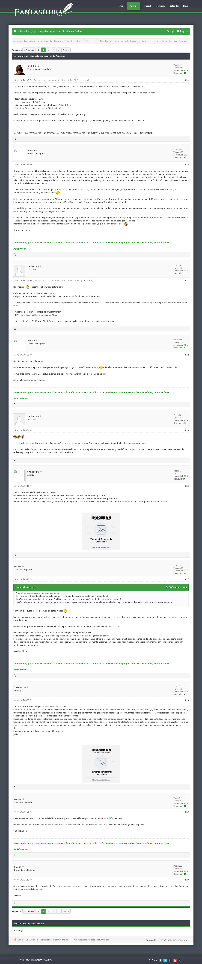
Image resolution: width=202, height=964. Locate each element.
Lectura (91, 41)
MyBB (160, 940)
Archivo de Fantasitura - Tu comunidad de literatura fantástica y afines (47, 41)
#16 (187, 485)
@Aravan (52, 86)
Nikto (85, 80)
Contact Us (23, 939)
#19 (187, 811)
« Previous (29, 49)
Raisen (17, 866)
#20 (187, 879)
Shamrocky (33, 471)
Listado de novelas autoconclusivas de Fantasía (164, 41)
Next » (66, 49)
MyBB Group (182, 940)
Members (160, 5)
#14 (187, 354)
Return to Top (103, 939)
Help (185, 5)
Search (148, 5)
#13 (187, 280)
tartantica (33, 266)
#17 (187, 579)
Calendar (174, 5)
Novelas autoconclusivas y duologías (118, 41)
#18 (187, 700)
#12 (187, 164)
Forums (134, 5)
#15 (187, 430)
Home (120, 5)
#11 (187, 80)
